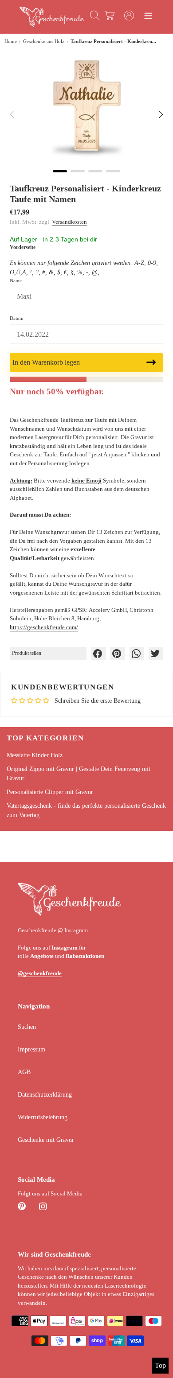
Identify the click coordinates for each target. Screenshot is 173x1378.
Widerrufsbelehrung (42, 1117)
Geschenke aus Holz (43, 41)
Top (160, 1365)
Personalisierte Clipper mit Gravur (50, 792)
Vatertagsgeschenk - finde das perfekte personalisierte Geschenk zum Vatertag (86, 810)
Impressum (31, 1049)
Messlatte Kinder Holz (35, 755)
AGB (24, 1072)
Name (16, 280)
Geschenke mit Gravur (46, 1140)
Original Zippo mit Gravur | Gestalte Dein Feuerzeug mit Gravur (78, 774)
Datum (17, 318)
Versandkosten (69, 221)
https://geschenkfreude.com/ (44, 627)
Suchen (27, 1027)
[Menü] (148, 17)
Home (10, 41)
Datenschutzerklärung (45, 1094)
